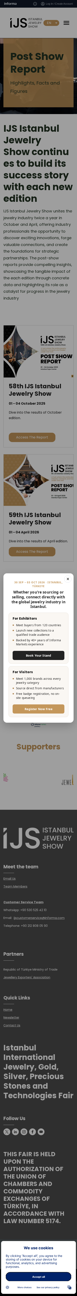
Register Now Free (38, 709)
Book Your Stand (38, 655)
